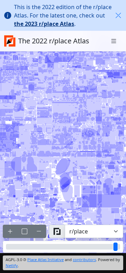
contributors (84, 259)
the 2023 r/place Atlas (44, 24)
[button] (118, 15)
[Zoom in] (10, 231)
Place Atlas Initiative (45, 259)
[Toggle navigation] (114, 41)
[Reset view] (24, 231)
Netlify (12, 265)
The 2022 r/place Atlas (53, 41)
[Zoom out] (38, 231)
